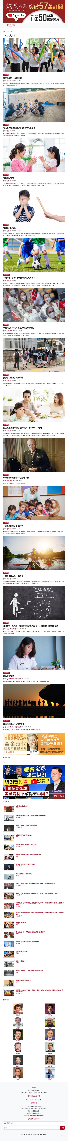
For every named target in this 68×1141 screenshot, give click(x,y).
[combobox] (34, 762)
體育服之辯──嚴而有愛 (12, 78)
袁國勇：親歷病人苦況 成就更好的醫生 (26, 825)
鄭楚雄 (9, 381)
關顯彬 (17, 875)
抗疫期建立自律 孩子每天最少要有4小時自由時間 (22, 428)
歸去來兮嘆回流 (20, 961)
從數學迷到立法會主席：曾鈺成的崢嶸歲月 (27, 941)
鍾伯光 (9, 579)
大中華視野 (6, 274)
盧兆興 (9, 281)
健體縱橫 (6, 572)
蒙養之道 (6, 424)
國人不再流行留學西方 (22, 951)
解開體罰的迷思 (9, 228)
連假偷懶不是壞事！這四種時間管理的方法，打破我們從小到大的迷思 (30, 626)
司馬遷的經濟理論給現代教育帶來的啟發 (19, 128)
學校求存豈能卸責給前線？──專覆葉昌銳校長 (28, 854)
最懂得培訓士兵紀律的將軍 (13, 724)
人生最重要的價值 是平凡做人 (24, 835)
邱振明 (9, 431)
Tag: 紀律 (9, 31)
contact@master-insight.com (35, 1115)
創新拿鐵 (6, 622)
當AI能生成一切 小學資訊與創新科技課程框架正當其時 (31, 932)
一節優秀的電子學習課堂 (13, 526)
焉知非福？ (6, 672)
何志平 (17, 807)
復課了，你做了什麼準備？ (13, 378)
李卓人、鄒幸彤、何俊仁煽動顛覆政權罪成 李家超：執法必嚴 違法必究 (35, 883)
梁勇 (17, 972)
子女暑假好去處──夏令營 (13, 576)
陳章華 (9, 529)
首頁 (4, 31)
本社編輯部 (19, 817)
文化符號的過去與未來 (22, 806)
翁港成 (9, 81)
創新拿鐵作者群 (12, 629)
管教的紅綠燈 (8, 178)
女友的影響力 (8, 676)
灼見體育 (6, 324)
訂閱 (62, 1128)
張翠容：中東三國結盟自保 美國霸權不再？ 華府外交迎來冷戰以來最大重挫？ (37, 893)
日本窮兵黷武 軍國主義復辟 (23, 980)
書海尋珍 (6, 474)
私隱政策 (63, 1136)
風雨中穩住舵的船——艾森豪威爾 (16, 478)
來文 (17, 856)
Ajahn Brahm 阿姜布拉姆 (14, 679)
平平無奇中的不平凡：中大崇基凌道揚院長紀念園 (29, 970)
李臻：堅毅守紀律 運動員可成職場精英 (18, 328)
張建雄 (17, 953)
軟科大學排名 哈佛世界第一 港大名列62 (26, 844)
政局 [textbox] (5, 762)
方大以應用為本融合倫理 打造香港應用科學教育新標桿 (31, 815)
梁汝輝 (17, 933)
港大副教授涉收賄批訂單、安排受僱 (25, 864)
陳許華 (9, 131)
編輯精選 (9, 331)
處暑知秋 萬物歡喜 (21, 922)
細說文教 (6, 374)
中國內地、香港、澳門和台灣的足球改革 (19, 278)
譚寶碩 (17, 836)
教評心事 (6, 74)
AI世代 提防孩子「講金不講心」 (24, 874)
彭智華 (9, 181)
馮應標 (17, 962)
